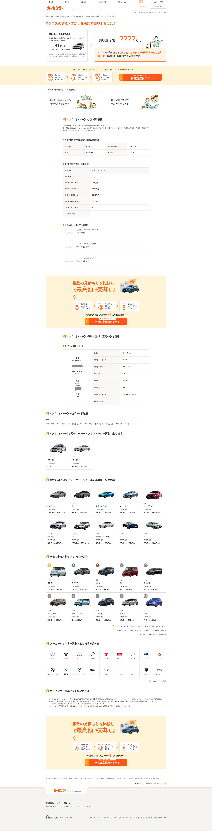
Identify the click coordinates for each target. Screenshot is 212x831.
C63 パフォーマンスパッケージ (126, 424)
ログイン (145, 6)
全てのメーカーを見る (158, 681)
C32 (47, 424)
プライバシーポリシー (96, 818)
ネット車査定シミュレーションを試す (153, 630)
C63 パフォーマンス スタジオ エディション (99, 424)
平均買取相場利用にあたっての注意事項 (153, 634)
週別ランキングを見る (140, 626)
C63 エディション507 (74, 424)
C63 (63, 424)
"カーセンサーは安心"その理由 (119, 818)
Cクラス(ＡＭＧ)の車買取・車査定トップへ (149, 784)
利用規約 (106, 818)
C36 (52, 424)
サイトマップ (162, 12)
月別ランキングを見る (158, 626)
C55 (58, 424)
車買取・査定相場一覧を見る (128, 630)
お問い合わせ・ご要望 (145, 818)
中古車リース (68, 806)
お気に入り (159, 6)
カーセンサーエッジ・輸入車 (82, 806)
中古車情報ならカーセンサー (54, 806)
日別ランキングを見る (122, 626)
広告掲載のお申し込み (160, 818)
